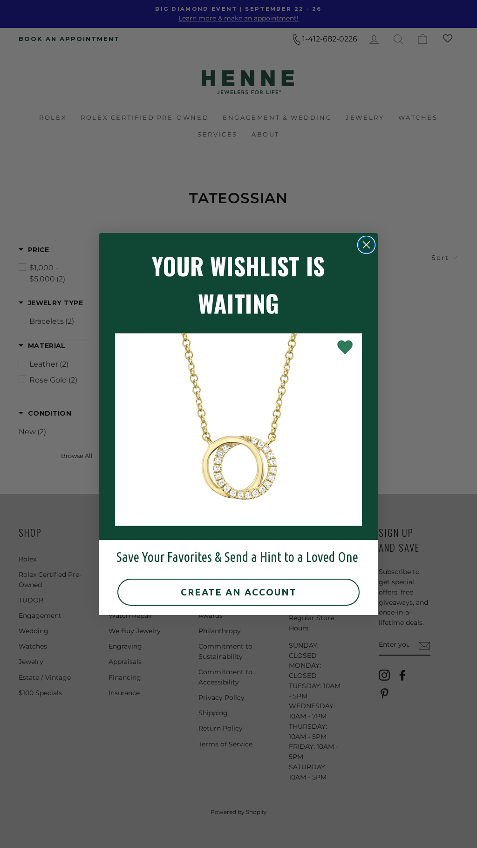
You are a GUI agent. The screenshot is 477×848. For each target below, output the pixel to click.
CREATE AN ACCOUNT (239, 592)
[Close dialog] (366, 245)
